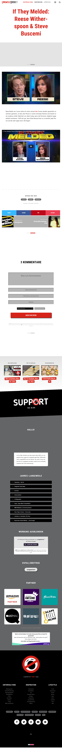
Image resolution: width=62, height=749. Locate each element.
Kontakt (34, 711)
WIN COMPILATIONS (12, 363)
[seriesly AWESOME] (31, 597)
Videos (31, 703)
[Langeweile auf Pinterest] (45, 721)
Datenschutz (29, 714)
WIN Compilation (9, 703)
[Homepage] (11, 2)
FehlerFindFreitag (9, 690)
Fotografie (31, 698)
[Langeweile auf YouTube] (38, 721)
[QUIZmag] (12, 616)
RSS (44, 714)
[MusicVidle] (50, 597)
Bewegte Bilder (31, 694)
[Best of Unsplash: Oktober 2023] (31, 374)
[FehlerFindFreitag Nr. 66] (50, 374)
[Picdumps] (31, 616)
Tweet (9, 213)
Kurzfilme (9, 698)
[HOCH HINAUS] (31, 734)
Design (31, 696)
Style (52, 698)
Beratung (20, 714)
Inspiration (31, 685)
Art (31, 692)
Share (23, 213)
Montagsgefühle (9, 692)
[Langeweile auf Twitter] (23, 721)
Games (9, 699)
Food (52, 689)
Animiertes (31, 689)
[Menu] (55, 2)
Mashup (37, 199)
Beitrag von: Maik (31, 195)
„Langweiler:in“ (41, 539)
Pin (38, 213)
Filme (9, 696)
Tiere (52, 701)
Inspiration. (38, 2)
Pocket (53, 213)
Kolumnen (52, 690)
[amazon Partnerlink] (12, 597)
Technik (53, 699)
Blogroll (9, 711)
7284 (33, 677)
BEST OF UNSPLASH (31, 363)
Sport (52, 696)
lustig (24, 199)
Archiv (17, 711)
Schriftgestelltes (31, 701)
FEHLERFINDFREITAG (49, 363)
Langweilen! (31, 569)
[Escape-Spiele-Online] (50, 616)
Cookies (38, 714)
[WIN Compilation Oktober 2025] (12, 374)
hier (36, 111)
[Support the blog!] (31, 403)
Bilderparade (9, 689)
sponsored (52, 711)
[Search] (59, 2)
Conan (31, 199)
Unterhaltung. (28, 2)
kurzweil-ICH (31, 699)
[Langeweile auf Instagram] (31, 721)
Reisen (52, 694)
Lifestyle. (47, 2)
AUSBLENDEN (33, 64)
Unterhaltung (9, 685)
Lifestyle (52, 685)
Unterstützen (25, 711)
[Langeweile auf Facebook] (16, 721)
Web (53, 703)
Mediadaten (43, 711)
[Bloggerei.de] (31, 744)
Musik (52, 692)
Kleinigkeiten (9, 694)
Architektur (31, 690)
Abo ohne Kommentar (39, 308)
